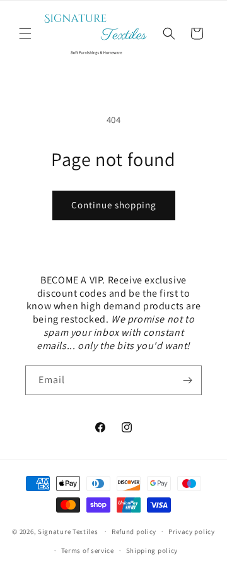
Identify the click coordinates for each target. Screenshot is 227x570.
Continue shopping (113, 205)
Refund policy (134, 531)
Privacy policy (191, 531)
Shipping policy (152, 550)
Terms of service (87, 550)
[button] (25, 33)
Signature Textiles (68, 530)
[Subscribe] (187, 380)
